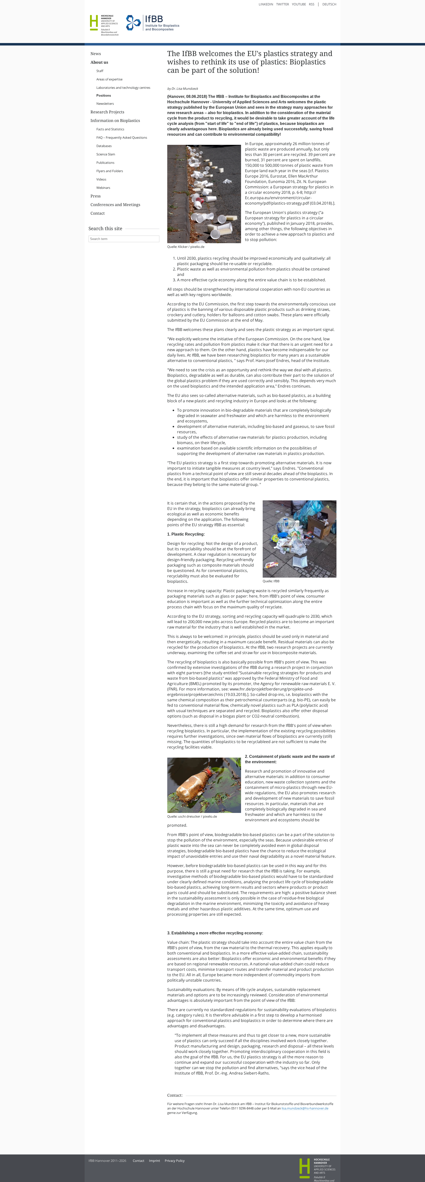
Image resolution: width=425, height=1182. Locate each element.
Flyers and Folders (109, 171)
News (96, 53)
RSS (311, 4)
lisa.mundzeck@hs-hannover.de (305, 1108)
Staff (99, 71)
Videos (101, 179)
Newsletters (105, 103)
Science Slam (105, 154)
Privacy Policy (175, 1160)
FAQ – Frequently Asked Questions (121, 137)
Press (96, 196)
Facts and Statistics (110, 129)
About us (99, 62)
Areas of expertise (109, 79)
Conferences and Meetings (115, 204)
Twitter (282, 4)
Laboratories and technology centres (123, 87)
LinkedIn (266, 4)
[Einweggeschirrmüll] (204, 241)
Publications (105, 162)
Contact (98, 213)
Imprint (154, 1160)
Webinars (103, 187)
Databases (104, 146)
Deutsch (329, 4)
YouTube (299, 4)
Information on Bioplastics (115, 120)
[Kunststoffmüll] (299, 576)
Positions (103, 95)
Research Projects (107, 112)
